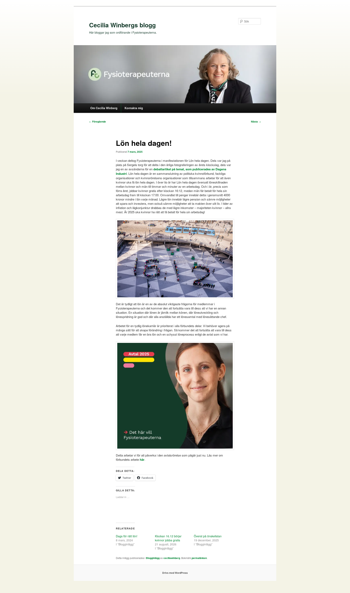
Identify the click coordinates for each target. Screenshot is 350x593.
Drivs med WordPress (175, 573)
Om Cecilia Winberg (103, 108)
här (142, 459)
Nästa (256, 121)
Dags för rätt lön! (126, 536)
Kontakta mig (134, 108)
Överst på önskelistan (208, 536)
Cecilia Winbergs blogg (122, 24)
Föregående (97, 121)
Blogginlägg (153, 558)
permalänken (199, 558)
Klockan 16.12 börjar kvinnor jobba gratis (168, 538)
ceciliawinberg (171, 558)
